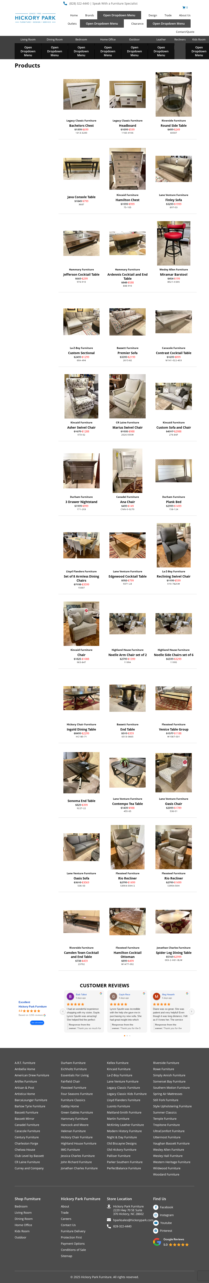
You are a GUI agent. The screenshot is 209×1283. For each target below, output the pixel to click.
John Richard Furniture (76, 1162)
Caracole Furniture (173, 347)
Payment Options (73, 1243)
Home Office (108, 39)
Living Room (28, 39)
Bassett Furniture (127, 347)
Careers (66, 1219)
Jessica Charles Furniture (78, 1156)
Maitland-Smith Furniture (124, 1112)
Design (153, 15)
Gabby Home (70, 1106)
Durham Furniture (81, 496)
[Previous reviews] (63, 1011)
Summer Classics (165, 1112)
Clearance (137, 23)
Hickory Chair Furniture (81, 724)
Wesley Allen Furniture (174, 269)
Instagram (167, 1215)
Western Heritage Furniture (171, 1162)
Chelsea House (25, 1150)
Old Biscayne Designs (122, 1143)
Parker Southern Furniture (125, 1162)
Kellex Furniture (118, 1063)
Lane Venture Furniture (173, 194)
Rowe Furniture (163, 1069)
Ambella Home (25, 1069)
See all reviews (37, 1022)
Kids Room (199, 39)
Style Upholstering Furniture (172, 1106)
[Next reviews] (191, 1011)
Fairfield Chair (70, 1081)
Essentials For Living (75, 1075)
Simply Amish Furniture (169, 1075)
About (65, 1206)
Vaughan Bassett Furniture (171, 1143)
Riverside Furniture (174, 120)
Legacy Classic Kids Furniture (127, 1094)
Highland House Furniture (128, 649)
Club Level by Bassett (29, 1156)
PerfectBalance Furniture (124, 1168)
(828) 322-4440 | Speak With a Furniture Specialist (103, 3)
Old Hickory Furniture (121, 1150)
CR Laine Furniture (127, 422)
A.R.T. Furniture (25, 1063)
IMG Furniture (70, 1150)
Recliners (180, 39)
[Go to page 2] (129, 1035)
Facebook (166, 1207)
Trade (168, 15)
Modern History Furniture (124, 1131)
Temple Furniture (165, 1119)
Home (74, 15)
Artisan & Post (24, 1088)
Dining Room (55, 39)
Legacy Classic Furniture (81, 120)
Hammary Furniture (81, 269)
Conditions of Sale (73, 1250)
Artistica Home (25, 1094)
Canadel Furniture (127, 496)
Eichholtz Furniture (74, 1069)
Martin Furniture (118, 1119)
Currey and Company (29, 1168)
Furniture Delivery (73, 1231)
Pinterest (166, 1231)
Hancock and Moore (74, 1125)
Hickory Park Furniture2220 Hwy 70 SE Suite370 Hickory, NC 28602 (128, 1210)
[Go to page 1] (127, 1035)
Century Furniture (27, 1137)
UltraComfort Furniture (169, 1131)
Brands (89, 15)
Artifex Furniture (26, 1081)
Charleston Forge (26, 1143)
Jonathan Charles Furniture (174, 947)
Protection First (71, 1237)
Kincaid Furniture (127, 194)
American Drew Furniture (32, 1075)
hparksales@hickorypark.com (133, 1220)
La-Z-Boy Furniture (81, 347)
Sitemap (66, 1256)
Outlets (72, 23)
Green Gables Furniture (77, 1112)
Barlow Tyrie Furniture (30, 1106)
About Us (185, 15)
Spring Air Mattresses (167, 1094)
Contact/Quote (185, 32)
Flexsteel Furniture (173, 724)
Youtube (166, 1223)
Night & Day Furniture (122, 1137)
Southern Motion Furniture (171, 1088)
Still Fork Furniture (165, 1100)
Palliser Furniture (118, 1156)
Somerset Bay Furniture (169, 1081)
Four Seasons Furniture (77, 1094)
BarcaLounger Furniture (31, 1100)
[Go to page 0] (124, 1035)
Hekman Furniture (73, 1131)
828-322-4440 (122, 1226)
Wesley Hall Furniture (168, 1156)
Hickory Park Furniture (33, 1006)
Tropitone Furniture (166, 1125)
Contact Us (68, 1225)
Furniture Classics (73, 1100)
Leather (161, 39)
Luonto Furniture (118, 1106)
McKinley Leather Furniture (125, 1125)
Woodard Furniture (166, 1174)
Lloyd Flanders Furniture (81, 571)
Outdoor (134, 39)
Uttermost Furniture (166, 1137)
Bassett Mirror (24, 1119)
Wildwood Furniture (166, 1168)
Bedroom (81, 39)
